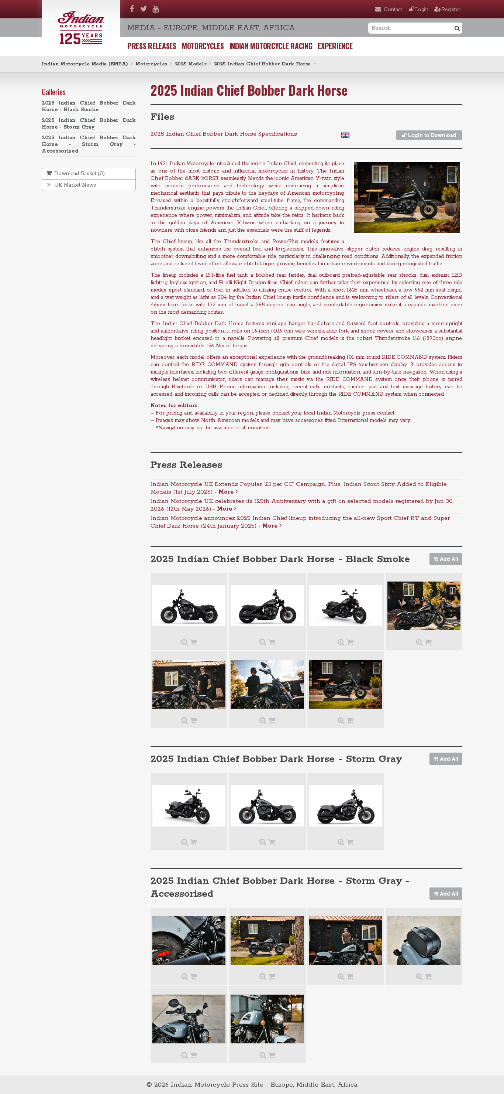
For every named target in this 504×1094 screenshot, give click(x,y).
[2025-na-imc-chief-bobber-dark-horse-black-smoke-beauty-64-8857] (424, 606)
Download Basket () (79, 173)
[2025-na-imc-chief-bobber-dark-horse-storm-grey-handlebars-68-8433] (189, 1019)
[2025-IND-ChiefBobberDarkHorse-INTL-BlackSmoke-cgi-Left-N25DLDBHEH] (189, 606)
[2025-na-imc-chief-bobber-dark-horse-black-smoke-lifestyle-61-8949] (189, 684)
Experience (335, 45)
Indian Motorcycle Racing (271, 45)
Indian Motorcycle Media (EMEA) (85, 64)
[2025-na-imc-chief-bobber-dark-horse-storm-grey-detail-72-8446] (424, 941)
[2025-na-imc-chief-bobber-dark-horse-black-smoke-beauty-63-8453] (345, 684)
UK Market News (74, 185)
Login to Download (431, 135)
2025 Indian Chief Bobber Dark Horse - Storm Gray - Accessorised (89, 144)
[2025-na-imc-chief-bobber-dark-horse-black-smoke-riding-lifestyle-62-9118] (267, 684)
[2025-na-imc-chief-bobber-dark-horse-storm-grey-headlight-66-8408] (267, 1019)
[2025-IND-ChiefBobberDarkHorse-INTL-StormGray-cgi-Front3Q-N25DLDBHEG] (189, 806)
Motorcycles (203, 45)
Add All (448, 558)
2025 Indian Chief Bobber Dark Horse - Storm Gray (89, 123)
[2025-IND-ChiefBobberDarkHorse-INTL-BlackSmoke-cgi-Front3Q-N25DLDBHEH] (345, 606)
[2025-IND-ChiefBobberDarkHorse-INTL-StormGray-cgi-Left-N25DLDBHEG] (267, 806)
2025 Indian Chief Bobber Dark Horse (262, 64)
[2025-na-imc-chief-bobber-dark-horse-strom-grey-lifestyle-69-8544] (345, 941)
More (226, 492)
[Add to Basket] (193, 643)
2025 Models (191, 64)
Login (421, 9)
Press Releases (151, 45)
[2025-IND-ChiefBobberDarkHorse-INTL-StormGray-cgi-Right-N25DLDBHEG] (345, 806)
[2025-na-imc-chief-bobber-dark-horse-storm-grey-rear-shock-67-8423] (189, 941)
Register (450, 9)
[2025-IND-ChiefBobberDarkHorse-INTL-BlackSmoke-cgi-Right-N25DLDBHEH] (267, 606)
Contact (393, 9)
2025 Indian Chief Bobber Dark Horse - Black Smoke (89, 106)
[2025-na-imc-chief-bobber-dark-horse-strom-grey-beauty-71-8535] (267, 941)
